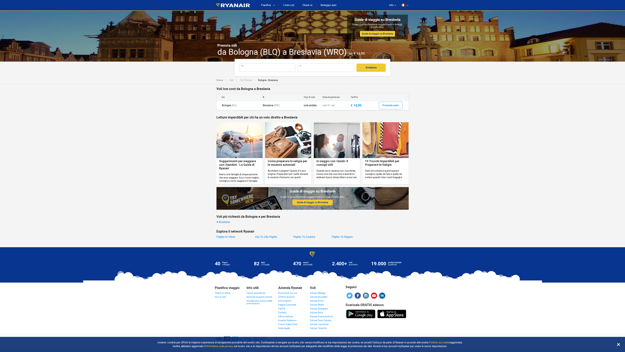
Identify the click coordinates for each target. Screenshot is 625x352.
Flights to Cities (225, 236)
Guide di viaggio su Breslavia (377, 33)
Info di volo (220, 297)
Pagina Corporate (287, 304)
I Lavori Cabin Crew (288, 324)
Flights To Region (342, 236)
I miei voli (288, 5)
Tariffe (281, 308)
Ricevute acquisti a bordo (259, 297)
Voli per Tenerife (318, 328)
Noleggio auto (328, 5)
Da (242, 66)
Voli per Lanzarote (319, 324)
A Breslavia (223, 222)
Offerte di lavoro (286, 297)
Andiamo (371, 67)
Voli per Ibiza (316, 312)
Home (219, 80)
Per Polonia (246, 80)
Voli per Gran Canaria (320, 320)
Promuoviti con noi (287, 293)
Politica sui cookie (439, 342)
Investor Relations (287, 320)
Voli (232, 80)
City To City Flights (266, 236)
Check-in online (222, 293)
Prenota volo (390, 105)
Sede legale (284, 328)
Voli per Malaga (318, 293)
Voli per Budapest (319, 308)
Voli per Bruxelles (318, 297)
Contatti (282, 312)
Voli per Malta (317, 304)
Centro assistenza (256, 293)
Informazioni (284, 301)
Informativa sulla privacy (219, 346)
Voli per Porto (317, 301)
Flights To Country (304, 236)
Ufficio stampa (285, 316)
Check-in (307, 5)
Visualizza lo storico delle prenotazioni (259, 302)
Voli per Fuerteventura (321, 316)
